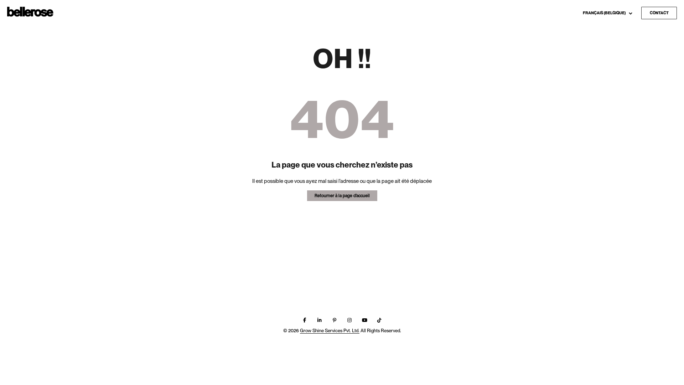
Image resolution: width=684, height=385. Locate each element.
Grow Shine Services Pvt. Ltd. (329, 330)
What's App (627, 36)
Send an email (631, 25)
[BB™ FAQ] (30, 12)
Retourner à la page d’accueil (342, 195)
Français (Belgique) (604, 12)
